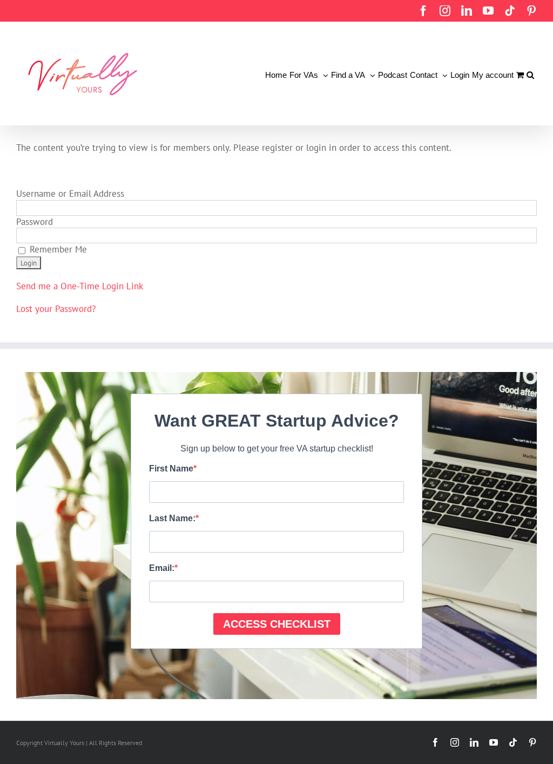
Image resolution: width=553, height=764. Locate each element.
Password (34, 222)
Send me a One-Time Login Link (79, 286)
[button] (530, 73)
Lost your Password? (56, 309)
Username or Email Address (70, 194)
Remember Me (57, 249)
